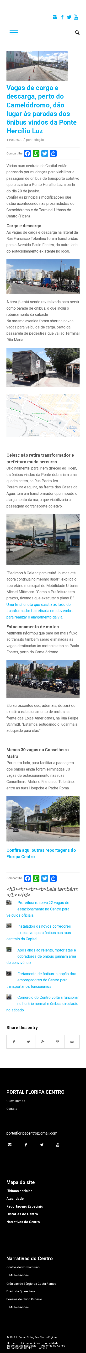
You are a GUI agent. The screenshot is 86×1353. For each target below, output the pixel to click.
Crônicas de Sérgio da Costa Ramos (31, 1283)
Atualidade (15, 1198)
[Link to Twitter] (69, 17)
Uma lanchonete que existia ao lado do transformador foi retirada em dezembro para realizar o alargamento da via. (40, 610)
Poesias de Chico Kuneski (24, 1299)
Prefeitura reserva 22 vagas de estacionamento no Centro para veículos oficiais (37, 909)
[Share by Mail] (72, 1041)
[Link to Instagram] (55, 17)
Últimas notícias (19, 1191)
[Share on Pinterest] (57, 1041)
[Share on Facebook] (14, 1041)
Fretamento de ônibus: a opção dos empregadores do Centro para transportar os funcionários (41, 980)
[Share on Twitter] (29, 1041)
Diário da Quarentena (20, 1291)
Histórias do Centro (22, 1214)
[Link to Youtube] (76, 17)
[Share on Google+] (43, 1041)
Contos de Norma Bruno (23, 1267)
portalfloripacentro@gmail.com (31, 1133)
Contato (11, 1108)
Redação (38, 140)
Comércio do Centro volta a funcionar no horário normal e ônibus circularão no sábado (42, 1003)
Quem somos (15, 1101)
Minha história (19, 1275)
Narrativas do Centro (23, 1222)
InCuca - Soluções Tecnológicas (36, 1337)
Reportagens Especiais (24, 1206)
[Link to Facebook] (62, 17)
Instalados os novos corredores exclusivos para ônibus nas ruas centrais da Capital (38, 932)
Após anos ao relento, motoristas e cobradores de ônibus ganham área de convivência (41, 956)
